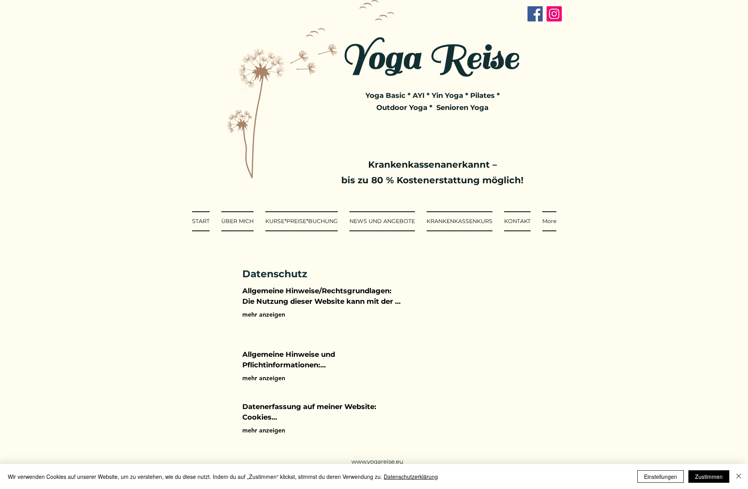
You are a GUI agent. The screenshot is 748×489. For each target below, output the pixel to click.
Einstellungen (660, 476)
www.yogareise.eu (377, 461)
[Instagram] (554, 13)
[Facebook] (535, 13)
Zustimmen (709, 476)
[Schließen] (738, 476)
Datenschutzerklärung (411, 476)
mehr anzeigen (263, 314)
